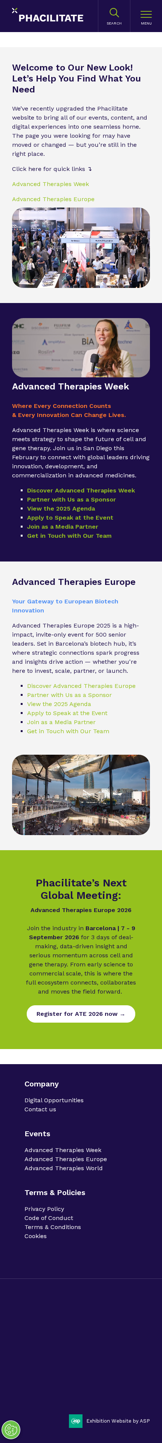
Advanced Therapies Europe (53, 199)
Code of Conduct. (81, 1330)
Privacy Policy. (41, 1330)
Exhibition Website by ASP (118, 1421)
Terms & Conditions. (48, 1343)
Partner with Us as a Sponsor (71, 499)
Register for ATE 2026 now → (81, 1013)
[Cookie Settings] (11, 1429)
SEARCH (114, 23)
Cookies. (85, 1343)
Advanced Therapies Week (50, 184)
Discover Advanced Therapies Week (81, 490)
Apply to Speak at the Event (70, 517)
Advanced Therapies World (63, 1168)
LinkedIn (33, 1392)
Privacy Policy (44, 1208)
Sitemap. (108, 1343)
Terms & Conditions (52, 1227)
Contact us (40, 1109)
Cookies (35, 1236)
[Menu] (146, 16)
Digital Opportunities (54, 1100)
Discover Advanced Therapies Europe (81, 685)
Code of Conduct (48, 1217)
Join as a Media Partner (62, 526)
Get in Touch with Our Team (69, 535)
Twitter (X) (52, 1392)
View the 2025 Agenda (61, 508)
